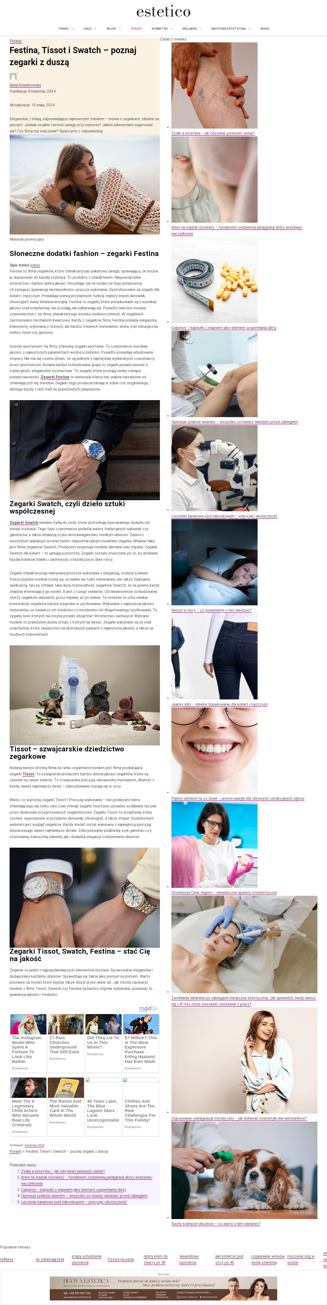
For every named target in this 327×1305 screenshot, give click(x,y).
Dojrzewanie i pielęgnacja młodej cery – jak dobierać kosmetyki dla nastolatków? (239, 1118)
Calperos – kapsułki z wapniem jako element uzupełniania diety (73, 1189)
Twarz (63, 28)
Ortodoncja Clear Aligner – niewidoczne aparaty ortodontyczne (224, 892)
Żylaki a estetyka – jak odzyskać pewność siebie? (63, 1171)
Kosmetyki (160, 28)
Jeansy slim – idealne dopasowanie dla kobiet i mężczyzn (219, 704)
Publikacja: (33, 91)
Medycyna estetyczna (228, 28)
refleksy (6, 1259)
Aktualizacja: (32, 105)
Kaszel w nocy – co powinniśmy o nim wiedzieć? (211, 610)
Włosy (111, 28)
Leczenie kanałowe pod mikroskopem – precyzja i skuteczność (74, 1202)
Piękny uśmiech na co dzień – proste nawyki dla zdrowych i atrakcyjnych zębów (237, 798)
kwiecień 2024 (34, 1145)
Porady (136, 28)
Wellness (189, 28)
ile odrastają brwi (50, 1259)
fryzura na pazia (121, 1259)
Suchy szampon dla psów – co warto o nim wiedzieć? (216, 1223)
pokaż (35, 265)
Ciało (88, 28)
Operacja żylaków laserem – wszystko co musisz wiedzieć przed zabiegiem (84, 1195)
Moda (265, 28)
